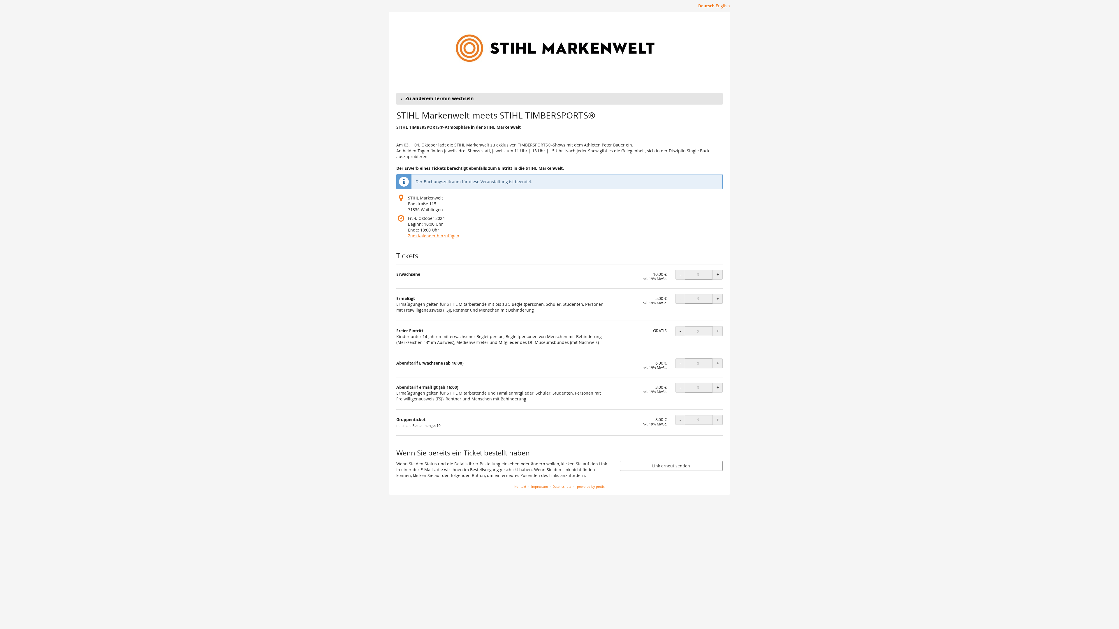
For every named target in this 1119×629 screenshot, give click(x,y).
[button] (559, 98)
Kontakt (520, 486)
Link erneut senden (671, 466)
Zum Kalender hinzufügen (433, 235)
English (723, 5)
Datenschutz (562, 486)
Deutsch (706, 5)
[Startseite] (555, 48)
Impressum (539, 486)
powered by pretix (591, 486)
